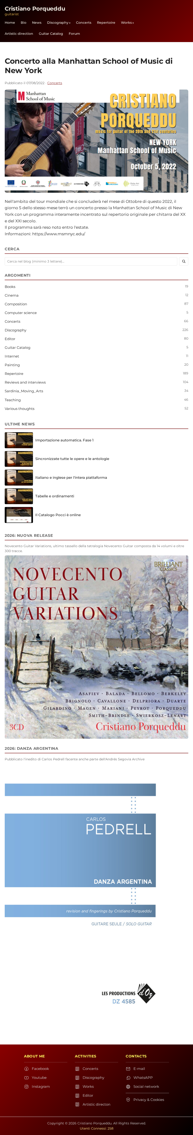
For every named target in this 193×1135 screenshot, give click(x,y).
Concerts (83, 22)
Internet (12, 356)
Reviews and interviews (25, 382)
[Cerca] (183, 261)
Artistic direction (19, 33)
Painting (12, 365)
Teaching (13, 400)
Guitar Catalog (51, 33)
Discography (57, 22)
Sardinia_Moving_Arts (24, 391)
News (36, 22)
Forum (74, 33)
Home (10, 22)
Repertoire (106, 22)
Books (10, 286)
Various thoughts (19, 408)
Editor (10, 339)
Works (126, 22)
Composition (16, 304)
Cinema (12, 295)
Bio (23, 22)
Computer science (21, 312)
